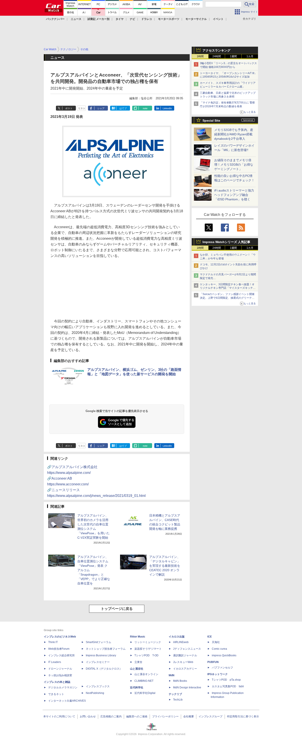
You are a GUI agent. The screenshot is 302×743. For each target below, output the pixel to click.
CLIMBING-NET (143, 680)
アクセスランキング (216, 50)
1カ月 (250, 56)
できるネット (56, 694)
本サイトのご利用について (59, 716)
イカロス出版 (177, 636)
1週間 (233, 56)
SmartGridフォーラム (98, 642)
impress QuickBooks (224, 655)
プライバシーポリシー (165, 716)
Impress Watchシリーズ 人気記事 (226, 242)
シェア (101, 108)
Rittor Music (137, 636)
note (145, 108)
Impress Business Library (101, 655)
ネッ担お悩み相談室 (60, 675)
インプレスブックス (98, 686)
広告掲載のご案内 (111, 716)
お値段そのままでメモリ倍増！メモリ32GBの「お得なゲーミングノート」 (233, 164)
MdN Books (180, 680)
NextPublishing (95, 693)
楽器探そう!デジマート (148, 648)
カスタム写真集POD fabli (228, 686)
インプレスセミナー (98, 662)
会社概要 (188, 716)
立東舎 (138, 662)
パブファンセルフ (222, 667)
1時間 (200, 56)
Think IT (53, 642)
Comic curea (219, 648)
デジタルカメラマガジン (62, 687)
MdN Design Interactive (187, 687)
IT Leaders (54, 662)
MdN (171, 675)
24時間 (216, 56)
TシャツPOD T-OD (146, 655)
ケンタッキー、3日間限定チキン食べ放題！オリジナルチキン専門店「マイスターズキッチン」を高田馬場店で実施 (227, 288)
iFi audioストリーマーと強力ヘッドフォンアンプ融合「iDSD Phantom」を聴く (234, 195)
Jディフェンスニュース (187, 648)
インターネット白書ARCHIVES (67, 700)
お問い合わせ (88, 716)
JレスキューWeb (183, 662)
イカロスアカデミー (185, 668)
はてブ (123, 108)
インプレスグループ (210, 716)
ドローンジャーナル (60, 668)
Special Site (211, 120)
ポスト (69, 108)
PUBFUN (213, 662)
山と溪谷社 (136, 668)
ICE (209, 636)
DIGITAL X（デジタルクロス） (104, 668)
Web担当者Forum (58, 648)
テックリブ (175, 694)
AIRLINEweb (181, 642)
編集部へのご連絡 (136, 716)
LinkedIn (167, 108)
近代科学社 (136, 687)
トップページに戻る (117, 609)
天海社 (216, 642)
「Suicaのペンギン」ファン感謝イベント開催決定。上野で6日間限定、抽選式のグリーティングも (227, 298)
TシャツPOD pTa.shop (226, 679)
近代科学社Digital (144, 693)
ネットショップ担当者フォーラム (106, 648)
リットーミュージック (147, 642)
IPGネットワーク (217, 674)
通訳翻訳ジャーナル (185, 655)
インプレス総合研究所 (61, 655)
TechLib (178, 699)
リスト (81, 108)
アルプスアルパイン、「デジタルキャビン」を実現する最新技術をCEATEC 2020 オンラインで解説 (164, 565)
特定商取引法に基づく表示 (243, 716)
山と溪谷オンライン (146, 674)
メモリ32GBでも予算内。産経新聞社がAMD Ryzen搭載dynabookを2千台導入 (233, 134)
